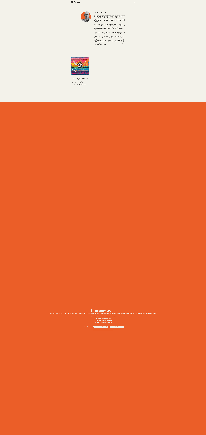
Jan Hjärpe (80, 81)
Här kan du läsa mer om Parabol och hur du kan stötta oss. (103, 330)
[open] (134, 2)
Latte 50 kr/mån (87, 327)
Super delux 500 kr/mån (117, 327)
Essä (80, 76)
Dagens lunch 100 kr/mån (101, 327)
